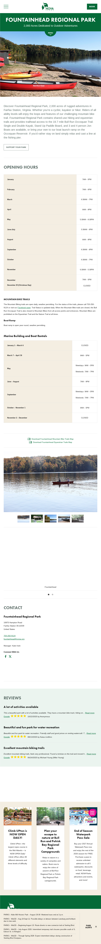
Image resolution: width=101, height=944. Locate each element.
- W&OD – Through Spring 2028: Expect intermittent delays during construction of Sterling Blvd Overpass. (38, 937)
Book (92, 6)
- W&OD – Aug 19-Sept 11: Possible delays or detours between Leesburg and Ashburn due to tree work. (39, 920)
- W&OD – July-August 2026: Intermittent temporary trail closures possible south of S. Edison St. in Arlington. (39, 930)
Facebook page (24, 308)
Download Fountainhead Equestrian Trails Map (52, 442)
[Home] (48, 6)
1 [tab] (48, 594)
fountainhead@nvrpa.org (14, 639)
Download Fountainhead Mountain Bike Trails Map (53, 439)
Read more (89, 713)
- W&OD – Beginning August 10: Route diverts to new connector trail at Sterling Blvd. (39, 925)
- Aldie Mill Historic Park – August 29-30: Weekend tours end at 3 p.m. (33, 915)
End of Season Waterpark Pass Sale (83, 834)
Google (7, 716)
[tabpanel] (50, 561)
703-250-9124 (10, 636)
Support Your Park (16, 147)
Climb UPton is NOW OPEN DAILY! (17, 834)
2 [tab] (52, 594)
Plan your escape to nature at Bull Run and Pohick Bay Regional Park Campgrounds (50, 841)
